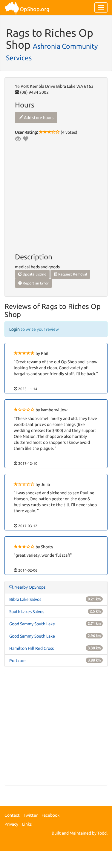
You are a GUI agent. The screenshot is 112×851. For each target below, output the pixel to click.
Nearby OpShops (29, 587)
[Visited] (18, 139)
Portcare (17, 660)
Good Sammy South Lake (32, 623)
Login (14, 329)
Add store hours (38, 117)
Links (27, 824)
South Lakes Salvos (26, 611)
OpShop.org (34, 9)
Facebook (50, 815)
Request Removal (72, 274)
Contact (12, 815)
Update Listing (34, 274)
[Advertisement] (56, 729)
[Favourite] (25, 139)
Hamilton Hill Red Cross (31, 648)
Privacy (11, 824)
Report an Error (35, 283)
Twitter (31, 815)
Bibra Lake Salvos (25, 599)
